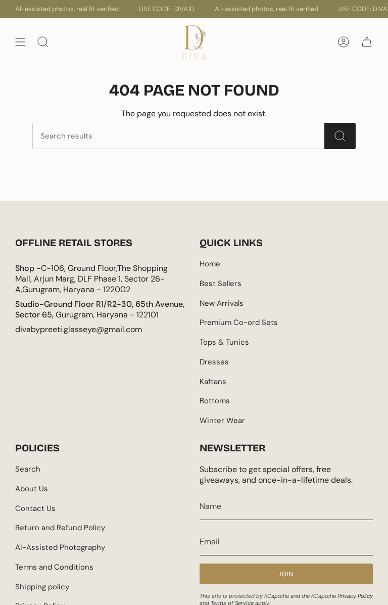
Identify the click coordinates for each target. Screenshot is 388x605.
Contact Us (35, 508)
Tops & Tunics (224, 342)
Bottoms (215, 401)
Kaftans (213, 382)
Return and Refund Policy (60, 528)
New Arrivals (222, 303)
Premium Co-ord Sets (239, 322)
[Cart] (366, 42)
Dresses (214, 362)
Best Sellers (220, 283)
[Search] (340, 136)
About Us (31, 489)
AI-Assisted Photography (60, 547)
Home (210, 264)
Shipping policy (42, 587)
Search (27, 469)
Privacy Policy (355, 595)
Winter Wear (222, 420)
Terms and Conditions (54, 567)
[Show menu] (20, 42)
